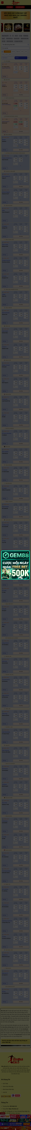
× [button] (27, 553)
